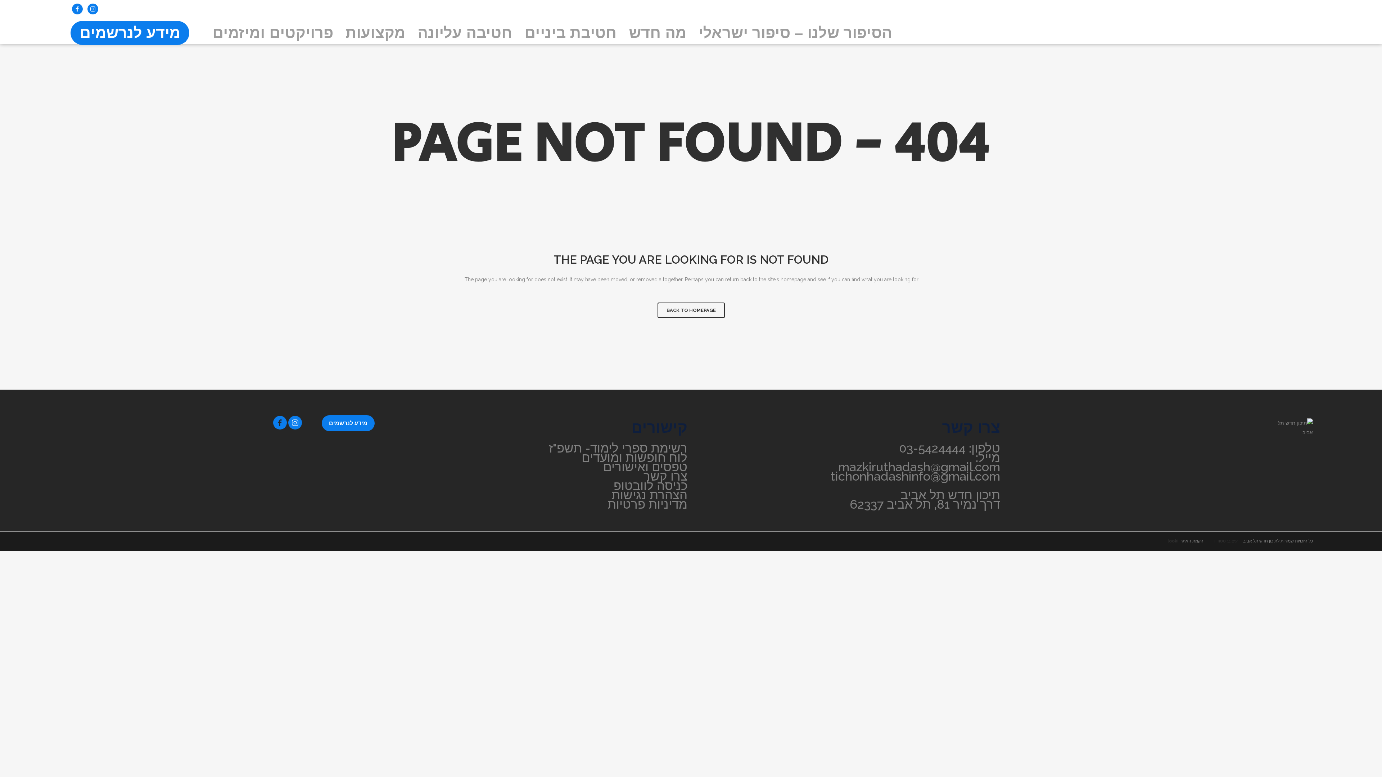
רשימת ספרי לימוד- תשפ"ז (618, 448)
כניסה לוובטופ (650, 485)
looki (1173, 541)
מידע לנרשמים (348, 423)
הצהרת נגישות (649, 495)
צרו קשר (665, 476)
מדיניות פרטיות (647, 504)
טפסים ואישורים (645, 467)
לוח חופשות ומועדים (634, 457)
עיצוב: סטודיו (1226, 541)
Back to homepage (691, 310)
